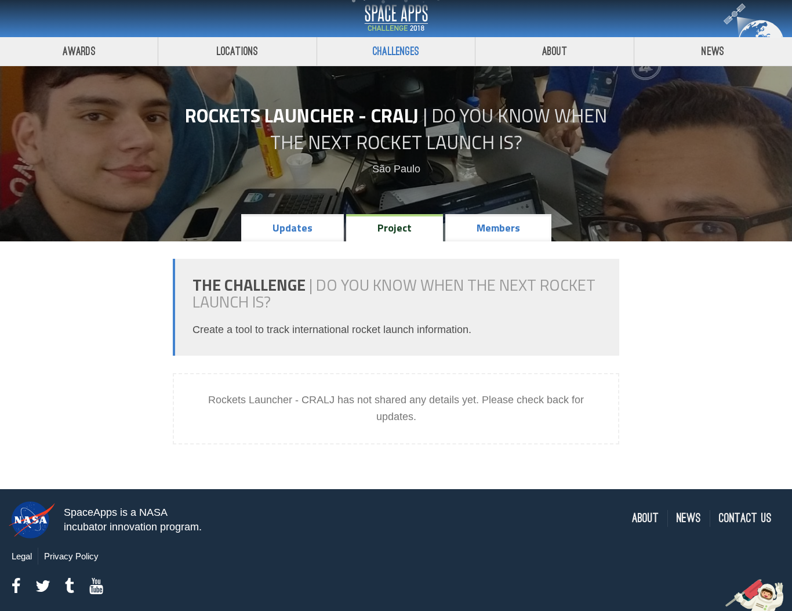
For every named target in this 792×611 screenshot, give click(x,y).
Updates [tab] (293, 228)
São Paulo (396, 169)
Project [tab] (394, 228)
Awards (79, 51)
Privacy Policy (71, 556)
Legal (22, 556)
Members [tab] (498, 228)
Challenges (396, 51)
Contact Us (745, 518)
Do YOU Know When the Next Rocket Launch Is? (439, 129)
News (713, 51)
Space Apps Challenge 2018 (396, 18)
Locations (238, 51)
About (554, 51)
